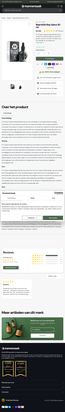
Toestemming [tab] (11, 198)
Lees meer (39, 42)
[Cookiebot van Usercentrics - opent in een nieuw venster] (55, 193)
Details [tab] (32, 198)
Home (3, 18)
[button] (3, 6)
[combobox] (32, 10)
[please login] (29, 24)
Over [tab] (53, 198)
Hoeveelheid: (40, 50)
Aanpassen (31, 218)
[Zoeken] (60, 10)
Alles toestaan (53, 218)
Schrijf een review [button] (11, 267)
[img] (8, 282)
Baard (9, 18)
